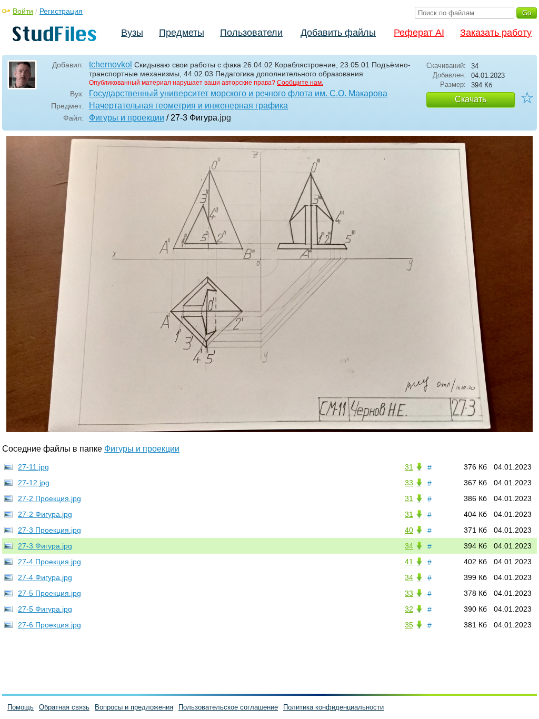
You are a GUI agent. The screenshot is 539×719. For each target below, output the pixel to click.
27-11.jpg (33, 467)
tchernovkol (110, 64)
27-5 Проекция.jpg (49, 593)
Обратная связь (64, 707)
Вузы (132, 32)
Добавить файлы (338, 32)
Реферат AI (419, 32)
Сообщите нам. (300, 82)
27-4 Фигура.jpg (45, 577)
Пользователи (251, 32)
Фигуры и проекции (126, 117)
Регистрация (61, 11)
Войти (23, 11)
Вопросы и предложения (134, 707)
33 (409, 482)
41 (409, 561)
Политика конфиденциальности (333, 707)
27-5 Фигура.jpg (45, 609)
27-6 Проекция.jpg (49, 625)
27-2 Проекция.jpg (49, 498)
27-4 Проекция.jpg (49, 561)
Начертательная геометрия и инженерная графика (188, 105)
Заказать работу (496, 32)
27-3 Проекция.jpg (49, 530)
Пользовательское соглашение (228, 707)
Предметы (181, 32)
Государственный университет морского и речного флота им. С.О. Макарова (238, 93)
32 (409, 609)
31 (409, 467)
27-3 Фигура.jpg (45, 546)
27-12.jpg (33, 482)
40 (409, 530)
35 (409, 625)
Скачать (470, 99)
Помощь (20, 707)
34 (409, 546)
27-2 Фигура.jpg (45, 514)
